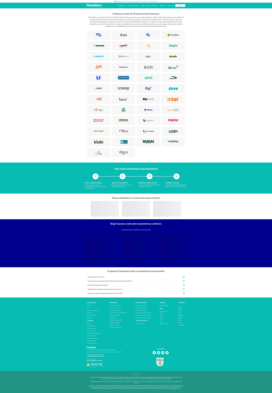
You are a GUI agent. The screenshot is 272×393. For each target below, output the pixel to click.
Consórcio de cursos (91, 335)
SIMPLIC (180, 320)
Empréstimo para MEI (114, 325)
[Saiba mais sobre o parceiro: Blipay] (148, 109)
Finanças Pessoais (163, 311)
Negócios (162, 318)
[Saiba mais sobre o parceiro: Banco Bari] (148, 56)
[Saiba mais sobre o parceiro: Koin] (173, 131)
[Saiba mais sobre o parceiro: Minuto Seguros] (123, 141)
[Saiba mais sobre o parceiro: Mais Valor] (98, 152)
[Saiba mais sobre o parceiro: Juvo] (173, 88)
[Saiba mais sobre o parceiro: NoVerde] (98, 45)
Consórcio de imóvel (91, 326)
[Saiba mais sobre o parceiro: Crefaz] (123, 88)
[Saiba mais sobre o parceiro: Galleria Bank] (148, 131)
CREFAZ (179, 322)
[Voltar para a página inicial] (94, 5)
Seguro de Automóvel (164, 305)
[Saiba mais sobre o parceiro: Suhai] (148, 141)
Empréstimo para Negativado (116, 310)
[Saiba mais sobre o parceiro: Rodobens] (123, 67)
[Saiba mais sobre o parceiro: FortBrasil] (173, 77)
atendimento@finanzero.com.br (95, 356)
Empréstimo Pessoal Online (115, 305)
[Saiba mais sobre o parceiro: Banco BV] (148, 35)
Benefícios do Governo (164, 323)
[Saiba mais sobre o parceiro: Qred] (148, 77)
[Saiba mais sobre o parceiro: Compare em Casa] (98, 120)
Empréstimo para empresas (115, 327)
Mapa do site (89, 312)
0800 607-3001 (96, 364)
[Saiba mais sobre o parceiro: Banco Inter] (173, 99)
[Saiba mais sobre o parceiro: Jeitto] (98, 67)
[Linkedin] (158, 352)
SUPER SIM (180, 317)
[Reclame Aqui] (159, 362)
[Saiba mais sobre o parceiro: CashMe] (98, 56)
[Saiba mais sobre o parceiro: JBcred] (173, 67)
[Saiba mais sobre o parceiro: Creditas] (173, 35)
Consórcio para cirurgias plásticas (94, 333)
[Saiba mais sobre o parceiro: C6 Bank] (148, 99)
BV (178, 305)
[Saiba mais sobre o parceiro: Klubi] (98, 141)
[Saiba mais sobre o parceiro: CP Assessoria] (148, 120)
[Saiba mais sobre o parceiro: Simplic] (173, 45)
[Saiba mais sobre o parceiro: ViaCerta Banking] (173, 141)
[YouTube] (167, 352)
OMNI (179, 312)
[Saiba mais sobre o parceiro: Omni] (123, 45)
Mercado (161, 316)
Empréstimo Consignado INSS (116, 320)
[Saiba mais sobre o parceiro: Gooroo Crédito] (98, 35)
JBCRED (180, 310)
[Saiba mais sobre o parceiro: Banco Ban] (123, 35)
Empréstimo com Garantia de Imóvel (143, 312)
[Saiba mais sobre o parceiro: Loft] (98, 109)
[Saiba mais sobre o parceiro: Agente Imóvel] (173, 109)
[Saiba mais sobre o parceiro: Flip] (148, 88)
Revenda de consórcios (91, 343)
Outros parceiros (181, 325)
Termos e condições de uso (92, 310)
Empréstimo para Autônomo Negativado (118, 312)
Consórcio (89, 323)
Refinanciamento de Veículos (141, 305)
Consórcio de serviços (91, 330)
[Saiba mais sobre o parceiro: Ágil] (123, 109)
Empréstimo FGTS (113, 317)
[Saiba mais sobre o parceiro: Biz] (148, 45)
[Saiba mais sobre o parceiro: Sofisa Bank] (123, 56)
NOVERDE (180, 315)
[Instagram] (162, 352)
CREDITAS (180, 307)
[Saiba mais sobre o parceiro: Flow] (123, 131)
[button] (136, 277)
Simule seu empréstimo (114, 307)
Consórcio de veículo (91, 328)
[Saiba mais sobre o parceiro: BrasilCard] (123, 77)
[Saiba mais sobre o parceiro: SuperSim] (173, 56)
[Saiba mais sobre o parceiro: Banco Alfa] (148, 67)
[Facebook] (154, 352)
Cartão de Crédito (139, 323)
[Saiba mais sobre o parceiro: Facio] (123, 99)
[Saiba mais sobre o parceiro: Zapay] (173, 120)
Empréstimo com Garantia (115, 315)
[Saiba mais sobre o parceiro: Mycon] (98, 88)
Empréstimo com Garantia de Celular (143, 317)
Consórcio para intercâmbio (92, 338)
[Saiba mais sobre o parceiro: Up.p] (98, 77)
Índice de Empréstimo (91, 315)
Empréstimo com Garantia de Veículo (143, 315)
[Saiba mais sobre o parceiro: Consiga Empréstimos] (123, 120)
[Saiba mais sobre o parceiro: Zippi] (98, 99)
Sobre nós (89, 305)
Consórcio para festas (91, 340)
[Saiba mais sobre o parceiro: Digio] (123, 152)
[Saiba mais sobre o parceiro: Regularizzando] (98, 131)
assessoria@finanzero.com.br (95, 360)
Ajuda (88, 307)
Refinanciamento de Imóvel (141, 307)
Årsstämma (89, 317)
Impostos (162, 313)
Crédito (161, 321)
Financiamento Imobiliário (115, 322)
